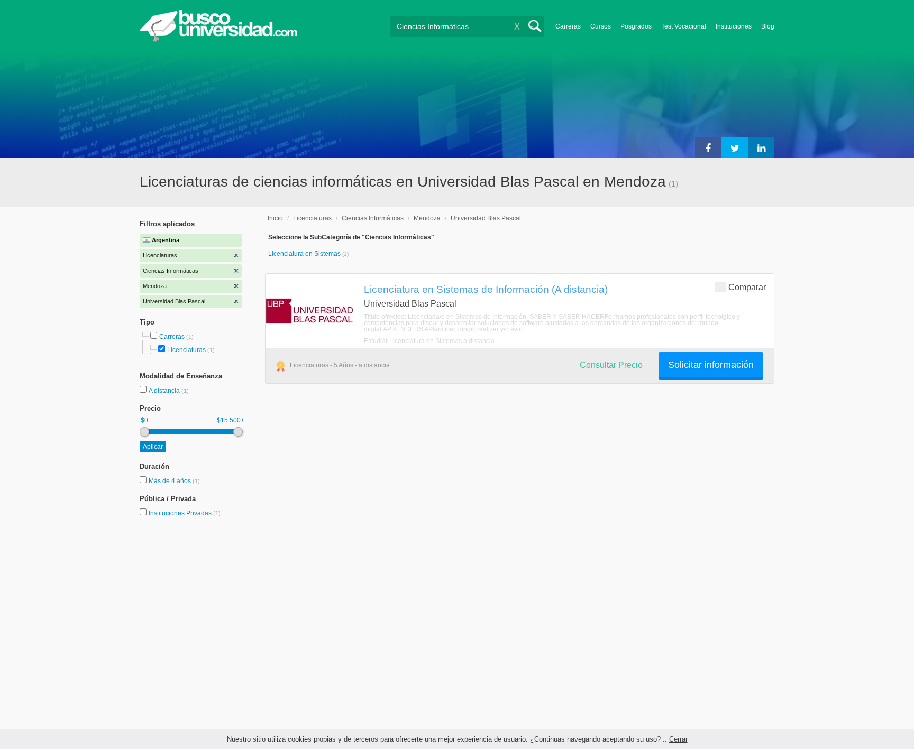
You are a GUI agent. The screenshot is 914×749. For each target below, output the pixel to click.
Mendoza (427, 218)
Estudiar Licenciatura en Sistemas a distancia (429, 341)
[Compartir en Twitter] (734, 147)
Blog (767, 26)
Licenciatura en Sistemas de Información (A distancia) (486, 289)
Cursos (600, 26)
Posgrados (636, 26)
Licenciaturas (186, 350)
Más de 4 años (171, 481)
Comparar (747, 287)
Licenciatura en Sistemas (305, 253)
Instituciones (734, 26)
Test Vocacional (683, 26)
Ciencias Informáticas (373, 218)
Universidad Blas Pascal (486, 218)
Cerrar (678, 739)
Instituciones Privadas (185, 513)
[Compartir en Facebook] (708, 147)
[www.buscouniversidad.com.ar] (218, 39)
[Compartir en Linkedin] (761, 147)
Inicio (275, 218)
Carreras (568, 26)
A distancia (165, 390)
